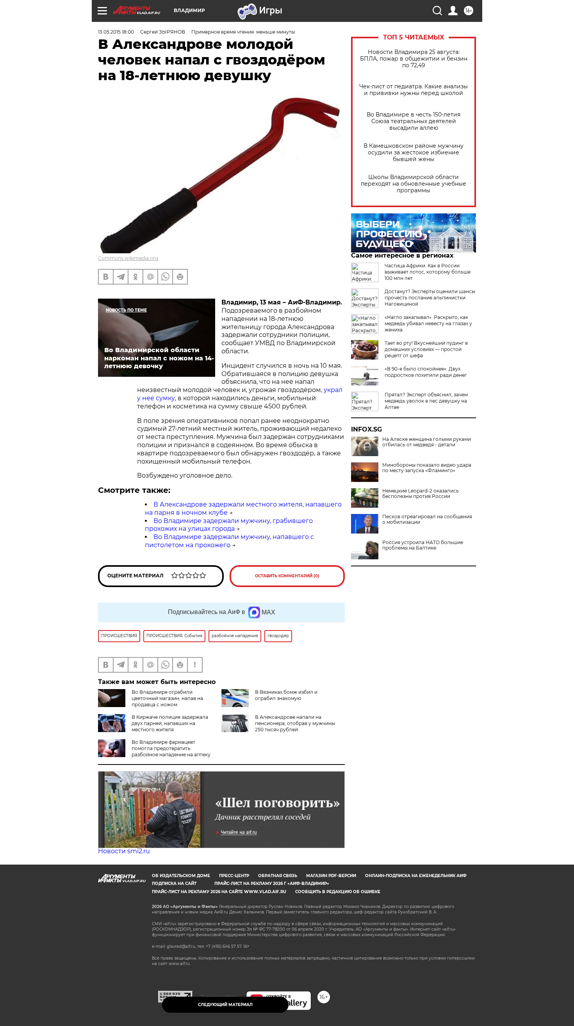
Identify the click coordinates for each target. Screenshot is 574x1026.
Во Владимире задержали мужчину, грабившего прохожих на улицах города (229, 525)
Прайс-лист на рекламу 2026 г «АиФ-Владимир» (271, 883)
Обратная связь (277, 875)
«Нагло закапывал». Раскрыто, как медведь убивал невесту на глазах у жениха (428, 323)
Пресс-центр (234, 875)
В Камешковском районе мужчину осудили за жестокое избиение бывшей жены (413, 153)
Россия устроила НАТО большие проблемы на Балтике (422, 545)
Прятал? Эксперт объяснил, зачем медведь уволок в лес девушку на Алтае (426, 401)
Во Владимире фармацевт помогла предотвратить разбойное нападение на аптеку (171, 748)
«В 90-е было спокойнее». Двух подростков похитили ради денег (426, 372)
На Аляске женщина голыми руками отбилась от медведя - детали (426, 442)
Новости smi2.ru (124, 851)
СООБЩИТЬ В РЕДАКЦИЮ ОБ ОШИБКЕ (337, 891)
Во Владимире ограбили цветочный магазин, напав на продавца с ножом (167, 698)
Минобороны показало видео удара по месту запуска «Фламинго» (426, 467)
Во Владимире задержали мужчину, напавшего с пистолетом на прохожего (229, 541)
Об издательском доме (181, 875)
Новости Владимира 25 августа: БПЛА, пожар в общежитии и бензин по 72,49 (413, 59)
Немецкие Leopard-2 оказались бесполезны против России (420, 493)
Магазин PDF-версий (331, 875)
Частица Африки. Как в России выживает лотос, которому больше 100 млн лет (428, 272)
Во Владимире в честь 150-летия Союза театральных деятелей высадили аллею (413, 121)
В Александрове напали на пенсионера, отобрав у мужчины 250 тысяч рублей (295, 723)
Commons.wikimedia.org (128, 258)
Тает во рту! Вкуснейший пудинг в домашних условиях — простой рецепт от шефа (426, 349)
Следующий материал (225, 1004)
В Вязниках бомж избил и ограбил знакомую (286, 695)
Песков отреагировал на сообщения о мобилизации (427, 519)
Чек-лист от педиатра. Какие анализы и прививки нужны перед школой (413, 90)
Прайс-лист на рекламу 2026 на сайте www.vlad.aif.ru (219, 891)
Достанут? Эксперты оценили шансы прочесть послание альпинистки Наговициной (430, 297)
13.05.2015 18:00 (116, 32)
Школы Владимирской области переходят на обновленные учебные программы (413, 184)
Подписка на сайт (174, 883)
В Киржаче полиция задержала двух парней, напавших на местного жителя (170, 723)
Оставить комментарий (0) (287, 575)
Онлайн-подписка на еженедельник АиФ (416, 875)
